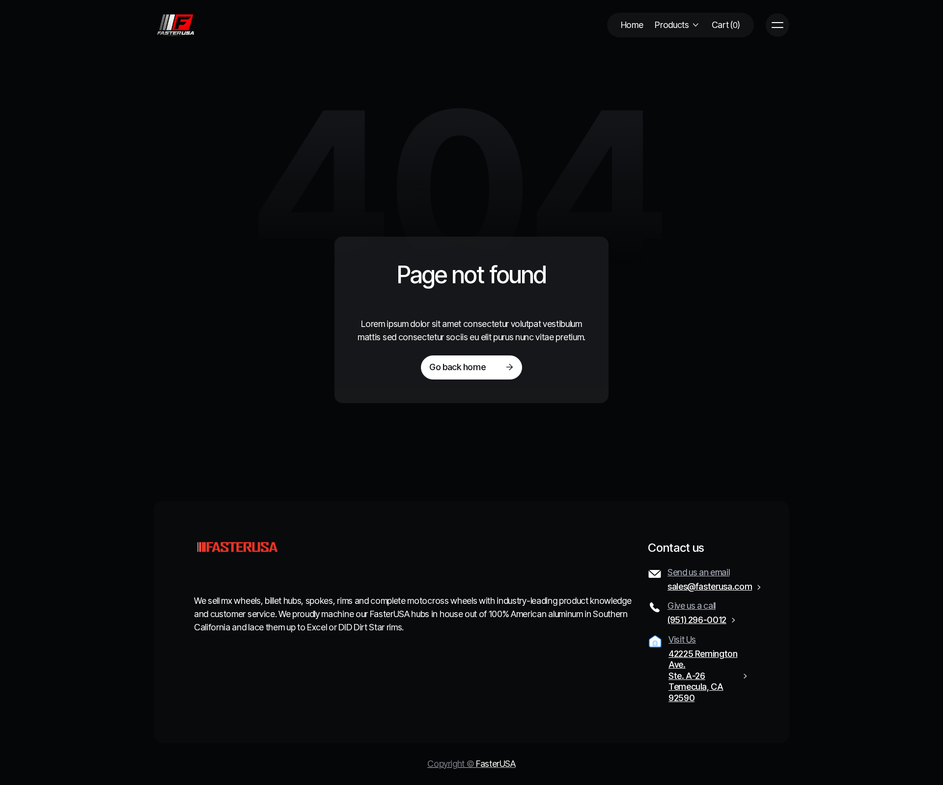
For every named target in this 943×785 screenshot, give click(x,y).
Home (632, 25)
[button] (677, 25)
